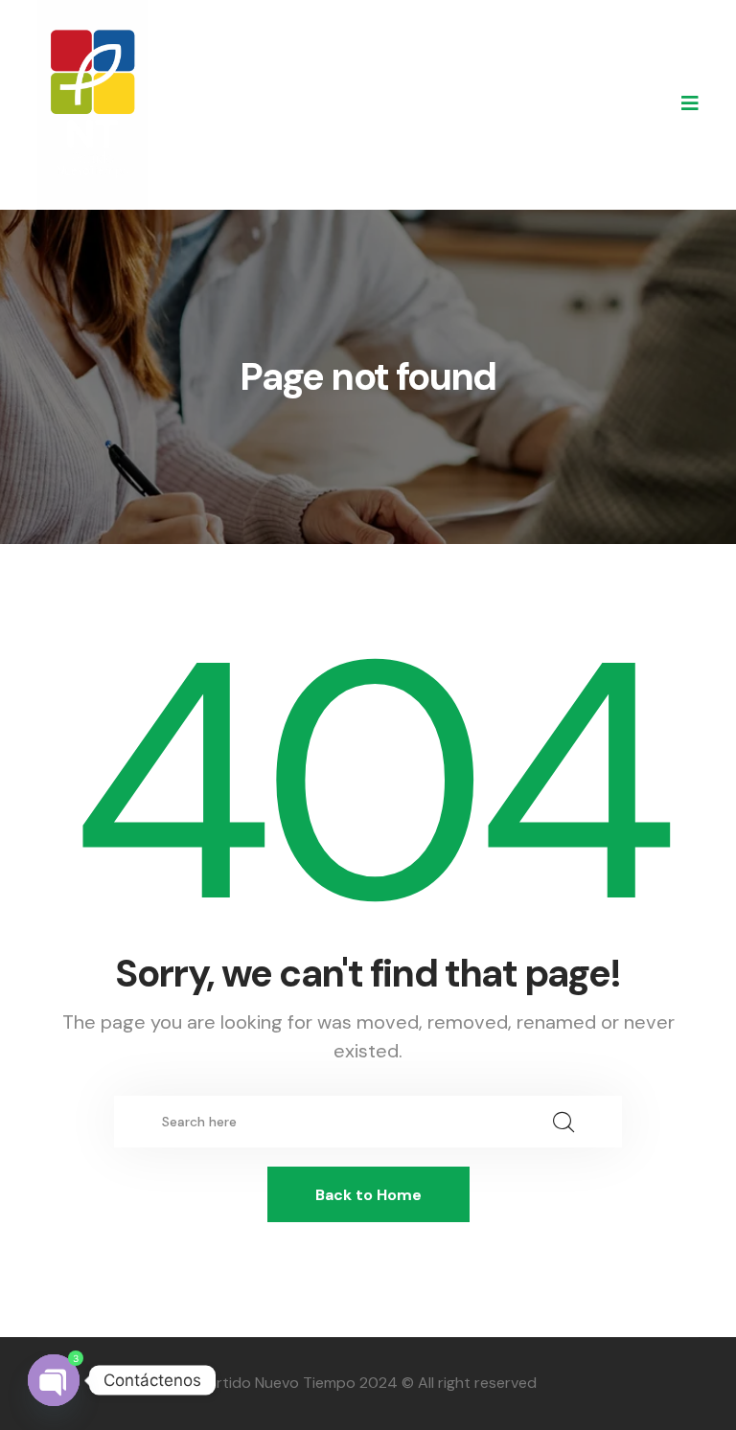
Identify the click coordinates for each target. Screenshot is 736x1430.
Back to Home (368, 1195)
